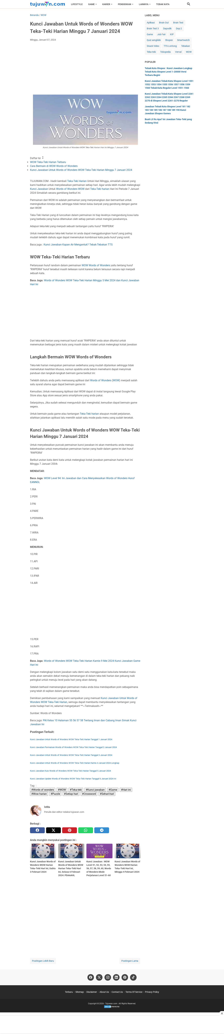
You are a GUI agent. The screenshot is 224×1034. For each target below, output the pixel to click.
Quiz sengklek (154, 40)
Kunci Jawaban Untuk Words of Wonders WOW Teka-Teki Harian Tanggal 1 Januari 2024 (71, 739)
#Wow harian (39, 793)
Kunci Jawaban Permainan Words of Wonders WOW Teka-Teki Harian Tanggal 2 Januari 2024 (73, 747)
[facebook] (37, 830)
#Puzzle (55, 793)
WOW (81, 188)
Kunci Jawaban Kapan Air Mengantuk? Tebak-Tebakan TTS (78, 244)
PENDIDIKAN (124, 4)
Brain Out (164, 22)
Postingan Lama (129, 961)
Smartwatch (183, 40)
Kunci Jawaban (39, 188)
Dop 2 (179, 28)
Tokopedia (165, 52)
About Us (104, 992)
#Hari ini (126, 789)
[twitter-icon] (99, 977)
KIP (172, 34)
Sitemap (79, 992)
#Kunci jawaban (95, 789)
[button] (189, 4)
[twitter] (53, 830)
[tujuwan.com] (47, 4)
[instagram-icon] (107, 977)
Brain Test (178, 22)
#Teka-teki (76, 789)
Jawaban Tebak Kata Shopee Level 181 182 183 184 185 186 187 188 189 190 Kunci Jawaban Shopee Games (167, 110)
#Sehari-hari (107, 793)
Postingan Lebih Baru (43, 961)
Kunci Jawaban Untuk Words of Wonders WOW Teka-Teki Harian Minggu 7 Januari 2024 (81, 169)
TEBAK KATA (162, 4)
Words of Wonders (66, 188)
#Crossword (89, 793)
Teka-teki (151, 52)
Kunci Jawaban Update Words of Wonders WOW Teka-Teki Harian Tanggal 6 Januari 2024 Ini (73, 778)
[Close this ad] (221, 1013)
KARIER (106, 4)
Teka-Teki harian (99, 188)
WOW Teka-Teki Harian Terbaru (48, 162)
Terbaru (69, 992)
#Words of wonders (42, 789)
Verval (178, 52)
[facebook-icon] (90, 977)
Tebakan (185, 46)
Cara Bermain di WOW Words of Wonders (54, 166)
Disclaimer (91, 992)
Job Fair (161, 34)
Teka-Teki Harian (77, 181)
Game (150, 34)
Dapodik (167, 28)
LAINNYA (143, 4)
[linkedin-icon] (116, 977)
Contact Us (117, 992)
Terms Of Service (133, 992)
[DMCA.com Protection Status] (112, 1008)
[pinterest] (69, 830)
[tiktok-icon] (133, 977)
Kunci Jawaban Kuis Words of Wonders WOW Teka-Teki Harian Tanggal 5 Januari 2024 (70, 771)
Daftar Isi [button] (35, 158)
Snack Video (153, 46)
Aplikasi (151, 22)
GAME (91, 4)
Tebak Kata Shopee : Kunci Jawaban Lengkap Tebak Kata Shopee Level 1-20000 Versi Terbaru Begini (168, 71)
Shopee (169, 40)
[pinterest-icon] (125, 977)
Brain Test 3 (153, 28)
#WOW (62, 789)
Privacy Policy (152, 992)
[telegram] (101, 830)
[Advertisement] (85, 68)
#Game (113, 789)
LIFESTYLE (77, 4)
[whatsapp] (85, 830)
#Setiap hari (71, 793)
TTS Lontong (170, 46)
